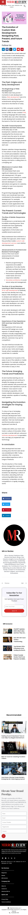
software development (9, 435)
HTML (24, 112)
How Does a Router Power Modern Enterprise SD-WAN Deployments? (13, 778)
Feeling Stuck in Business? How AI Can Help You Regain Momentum (12, 737)
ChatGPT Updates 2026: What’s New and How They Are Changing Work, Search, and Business (19, 631)
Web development (13, 97)
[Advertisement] (14, 684)
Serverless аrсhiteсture (13, 280)
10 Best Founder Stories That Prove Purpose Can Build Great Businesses (19, 657)
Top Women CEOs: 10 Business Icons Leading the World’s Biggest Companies (20, 648)
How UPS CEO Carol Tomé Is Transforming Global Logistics (19, 639)
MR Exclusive (7, 624)
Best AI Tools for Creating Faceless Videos (13, 757)
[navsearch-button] (24, 6)
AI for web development (10, 290)
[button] (7, 498)
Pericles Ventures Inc (7, 861)
